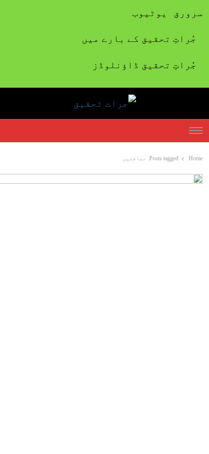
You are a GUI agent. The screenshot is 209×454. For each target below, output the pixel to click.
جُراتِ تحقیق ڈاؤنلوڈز (144, 64)
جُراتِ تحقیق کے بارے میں (139, 38)
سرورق (188, 12)
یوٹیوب (149, 12)
